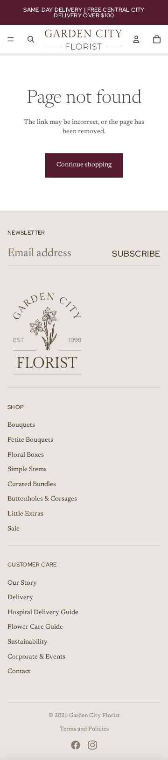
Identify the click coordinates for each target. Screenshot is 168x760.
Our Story (22, 583)
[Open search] (31, 39)
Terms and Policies (84, 729)
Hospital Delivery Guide (42, 612)
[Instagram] (92, 745)
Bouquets (21, 425)
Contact (18, 671)
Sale (13, 529)
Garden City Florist (94, 715)
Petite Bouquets (30, 440)
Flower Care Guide (35, 627)
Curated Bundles (31, 484)
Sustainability (27, 642)
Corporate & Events (36, 657)
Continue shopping (84, 165)
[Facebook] (75, 745)
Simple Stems (27, 469)
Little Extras (25, 514)
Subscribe (136, 253)
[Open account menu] (136, 39)
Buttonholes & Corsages (42, 499)
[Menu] (10, 39)
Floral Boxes (25, 455)
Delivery (20, 598)
